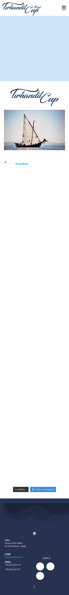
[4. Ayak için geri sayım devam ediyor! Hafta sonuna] (34, 276)
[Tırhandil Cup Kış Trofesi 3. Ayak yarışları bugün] (34, 398)
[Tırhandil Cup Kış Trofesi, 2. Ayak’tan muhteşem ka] (34, 479)
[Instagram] (40, 576)
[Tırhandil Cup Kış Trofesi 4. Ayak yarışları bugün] (34, 224)
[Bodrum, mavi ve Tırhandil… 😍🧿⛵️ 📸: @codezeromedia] (34, 263)
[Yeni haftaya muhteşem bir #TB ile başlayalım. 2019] (34, 188)
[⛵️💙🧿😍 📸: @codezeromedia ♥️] (34, 378)
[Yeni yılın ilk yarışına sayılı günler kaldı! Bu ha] (34, 457)
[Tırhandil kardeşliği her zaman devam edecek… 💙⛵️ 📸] (34, 444)
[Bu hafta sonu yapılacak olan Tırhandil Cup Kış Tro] (34, 428)
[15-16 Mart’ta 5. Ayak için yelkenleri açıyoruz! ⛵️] (34, 176)
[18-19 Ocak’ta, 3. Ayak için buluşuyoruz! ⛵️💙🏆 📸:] (34, 469)
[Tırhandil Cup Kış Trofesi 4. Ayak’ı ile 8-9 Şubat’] (34, 307)
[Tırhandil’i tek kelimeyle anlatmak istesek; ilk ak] (34, 293)
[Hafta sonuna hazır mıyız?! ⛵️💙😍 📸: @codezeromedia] (34, 411)
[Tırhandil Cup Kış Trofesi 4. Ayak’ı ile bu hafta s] (34, 243)
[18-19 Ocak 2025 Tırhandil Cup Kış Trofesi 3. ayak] (34, 344)
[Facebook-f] (40, 566)
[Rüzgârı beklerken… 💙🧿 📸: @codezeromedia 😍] (34, 386)
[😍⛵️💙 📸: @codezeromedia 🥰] (34, 256)
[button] (7, 130)
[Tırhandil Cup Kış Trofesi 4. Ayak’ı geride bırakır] (34, 205)
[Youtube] (50, 566)
